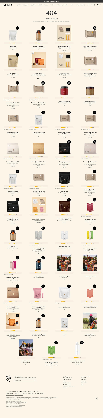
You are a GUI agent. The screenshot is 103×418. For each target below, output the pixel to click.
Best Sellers (25, 5)
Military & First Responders (68, 386)
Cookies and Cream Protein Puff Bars (90, 190)
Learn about (14, 403)
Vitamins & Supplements (61, 5)
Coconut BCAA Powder (12, 191)
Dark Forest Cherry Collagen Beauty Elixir (38, 248)
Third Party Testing (67, 379)
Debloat (52, 5)
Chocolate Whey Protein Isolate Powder (64, 162)
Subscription (84, 382)
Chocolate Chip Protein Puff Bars (90, 133)
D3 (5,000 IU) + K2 (13, 246)
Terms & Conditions (9, 393)
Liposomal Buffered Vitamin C (77, 361)
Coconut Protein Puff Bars (39, 191)
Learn (64, 381)
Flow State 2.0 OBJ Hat (64, 276)
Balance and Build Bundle (64, 46)
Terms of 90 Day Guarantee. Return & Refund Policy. (14, 406)
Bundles (33, 5)
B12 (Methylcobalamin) (38, 46)
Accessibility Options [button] (39, 393)
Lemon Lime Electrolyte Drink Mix (51, 363)
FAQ (82, 384)
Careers (64, 387)
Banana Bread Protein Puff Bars (90, 46)
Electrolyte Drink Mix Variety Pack (12, 278)
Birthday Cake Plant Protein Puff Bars (13, 103)
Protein (39, 5)
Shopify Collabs (66, 382)
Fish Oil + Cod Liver (38, 276)
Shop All (17, 5)
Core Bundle (39, 218)
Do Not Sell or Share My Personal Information (14, 395)
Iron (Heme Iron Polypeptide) (38, 334)
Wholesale (83, 381)
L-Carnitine (64, 334)
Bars (71, 5)
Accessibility (30, 393)
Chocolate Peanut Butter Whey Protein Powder (38, 162)
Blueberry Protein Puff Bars (13, 132)
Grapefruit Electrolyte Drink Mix (90, 306)
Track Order (83, 379)
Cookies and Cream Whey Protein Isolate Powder (13, 218)
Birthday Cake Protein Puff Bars (38, 102)
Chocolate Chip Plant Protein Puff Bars (64, 133)
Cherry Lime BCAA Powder (39, 132)
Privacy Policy (17, 393)
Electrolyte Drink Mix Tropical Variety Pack (90, 248)
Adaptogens (13, 46)
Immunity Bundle (13, 334)
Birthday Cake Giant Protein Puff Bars (90, 74)
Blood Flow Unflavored (90, 101)
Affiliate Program (66, 384)
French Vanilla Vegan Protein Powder (13, 306)
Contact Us (83, 377)
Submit (34, 380)
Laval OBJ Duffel (90, 334)
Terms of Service (22, 405)
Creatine (46, 5)
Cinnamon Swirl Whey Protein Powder (90, 162)
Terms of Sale (24, 393)
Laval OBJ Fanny (25, 361)
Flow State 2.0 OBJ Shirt (90, 276)
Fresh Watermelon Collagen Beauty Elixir (38, 306)
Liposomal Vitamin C (80, 5)
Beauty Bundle (38, 73)
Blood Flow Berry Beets (64, 101)
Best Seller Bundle (64, 73)
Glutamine (64, 306)
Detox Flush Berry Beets (64, 246)
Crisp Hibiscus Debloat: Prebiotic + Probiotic (90, 220)
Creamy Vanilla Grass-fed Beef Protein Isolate (64, 218)
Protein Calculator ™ (67, 377)
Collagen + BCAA (64, 191)
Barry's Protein (13, 73)
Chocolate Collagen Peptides (13, 161)
